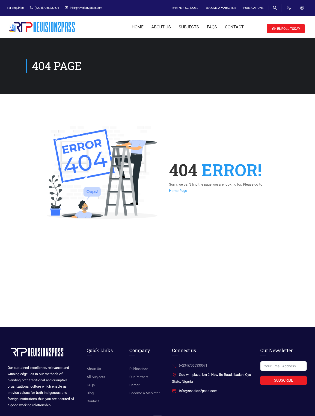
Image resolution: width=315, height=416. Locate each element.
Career (134, 385)
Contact (234, 26)
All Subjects (96, 377)
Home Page (178, 191)
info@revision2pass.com (86, 7)
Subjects (189, 26)
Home (137, 26)
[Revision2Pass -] (41, 26)
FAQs (212, 26)
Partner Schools (185, 7)
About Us (161, 26)
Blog (90, 393)
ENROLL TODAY (288, 28)
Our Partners (139, 377)
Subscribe (283, 380)
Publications (253, 7)
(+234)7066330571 (47, 7)
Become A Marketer (221, 7)
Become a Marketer (144, 393)
